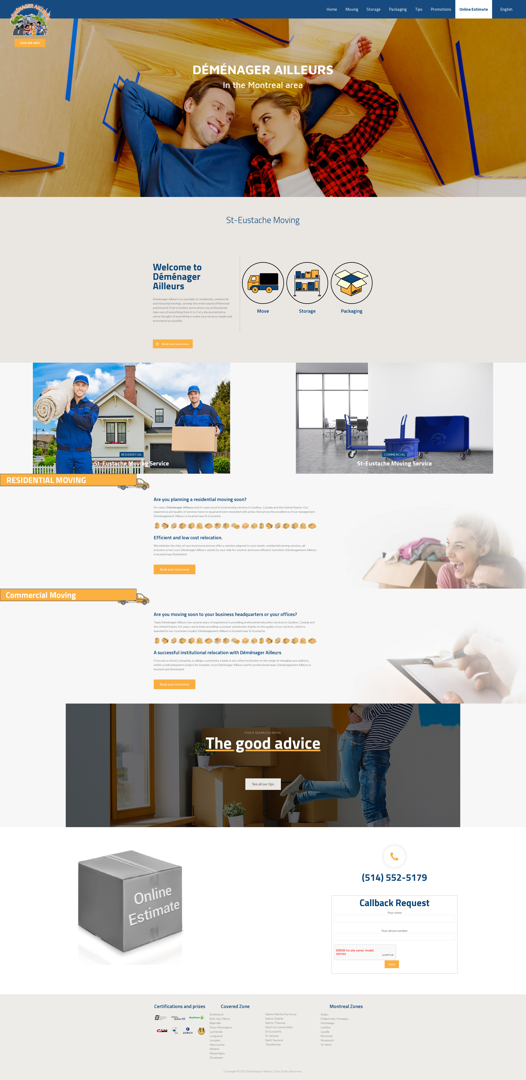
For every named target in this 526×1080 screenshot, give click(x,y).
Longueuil (216, 1036)
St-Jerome (272, 1035)
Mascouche (217, 1044)
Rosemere (216, 1057)
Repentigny (217, 1053)
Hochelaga (327, 1023)
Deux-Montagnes (221, 1027)
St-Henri (326, 1044)
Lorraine (215, 1040)
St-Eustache (273, 1031)
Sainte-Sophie (274, 1018)
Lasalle (325, 1031)
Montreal (326, 1036)
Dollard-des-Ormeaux (334, 1018)
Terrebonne (273, 1044)
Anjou (324, 1014)
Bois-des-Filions (220, 1018)
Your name (394, 912)
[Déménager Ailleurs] (30, 19)
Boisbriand (216, 1014)
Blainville (215, 1023)
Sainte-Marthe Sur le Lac (281, 1014)
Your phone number (394, 930)
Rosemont (327, 1040)
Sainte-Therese (275, 1022)
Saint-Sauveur (274, 1040)
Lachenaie (216, 1031)
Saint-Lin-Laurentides (279, 1027)
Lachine (326, 1027)
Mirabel (214, 1049)
